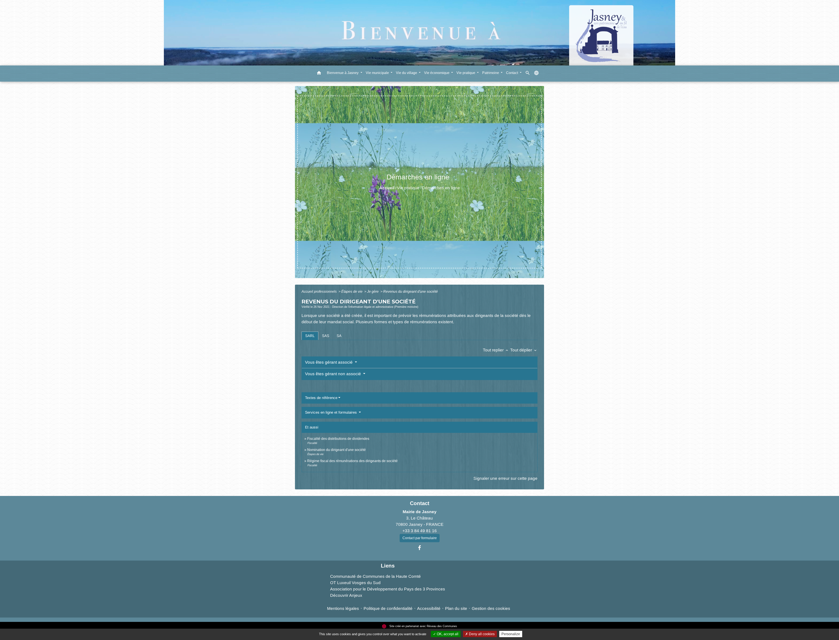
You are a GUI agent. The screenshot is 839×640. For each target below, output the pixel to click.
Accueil (386, 188)
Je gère (373, 291)
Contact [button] (512, 73)
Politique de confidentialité (388, 608)
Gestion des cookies (491, 608)
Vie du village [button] (407, 73)
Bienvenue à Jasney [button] (343, 73)
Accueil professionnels (320, 291)
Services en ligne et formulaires (331, 412)
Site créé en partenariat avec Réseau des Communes (422, 626)
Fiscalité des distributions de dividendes (338, 438)
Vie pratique (408, 188)
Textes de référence (321, 398)
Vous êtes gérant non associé (333, 374)
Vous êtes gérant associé (329, 362)
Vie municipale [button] (378, 73)
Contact (419, 503)
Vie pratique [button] (466, 73)
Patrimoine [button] (491, 73)
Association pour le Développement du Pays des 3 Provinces (387, 589)
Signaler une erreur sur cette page (505, 478)
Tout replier (496, 350)
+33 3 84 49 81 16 (419, 530)
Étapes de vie (352, 291)
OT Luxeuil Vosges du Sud (355, 582)
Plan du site (456, 608)
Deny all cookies (481, 634)
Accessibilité (428, 608)
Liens (388, 566)
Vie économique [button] (437, 73)
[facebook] (419, 547)
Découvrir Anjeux (346, 595)
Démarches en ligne (441, 188)
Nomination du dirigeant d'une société (336, 450)
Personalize (510, 634)
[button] (319, 74)
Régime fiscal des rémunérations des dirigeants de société (352, 461)
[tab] (310, 336)
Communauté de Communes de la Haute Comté (375, 576)
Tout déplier (523, 350)
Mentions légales (343, 608)
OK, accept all (447, 634)
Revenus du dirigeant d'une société (410, 291)
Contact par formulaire (419, 538)
